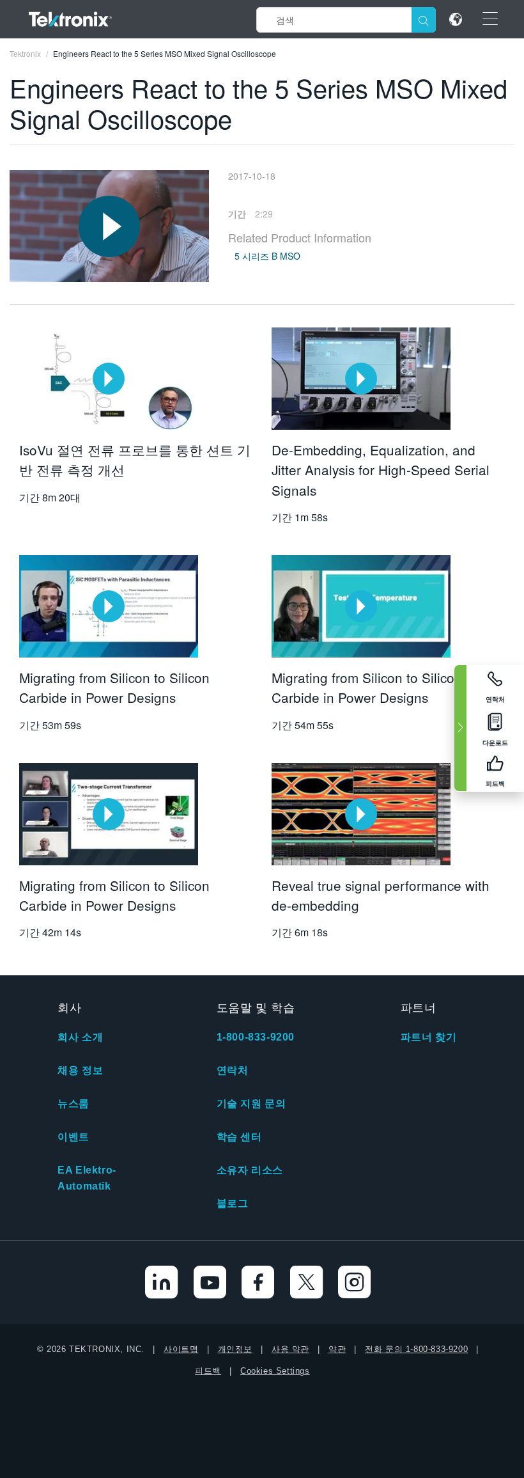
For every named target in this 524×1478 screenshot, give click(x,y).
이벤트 (73, 1136)
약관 (337, 1349)
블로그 (233, 1203)
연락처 (233, 1070)
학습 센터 (239, 1136)
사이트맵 (181, 1349)
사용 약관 (290, 1349)
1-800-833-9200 (256, 1037)
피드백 (208, 1371)
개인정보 (235, 1349)
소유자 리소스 (250, 1170)
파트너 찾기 (429, 1037)
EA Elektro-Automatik (87, 1178)
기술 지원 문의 (251, 1103)
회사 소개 (80, 1037)
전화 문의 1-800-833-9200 (416, 1349)
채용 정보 (80, 1070)
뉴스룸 (73, 1103)
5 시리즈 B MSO (267, 255)
